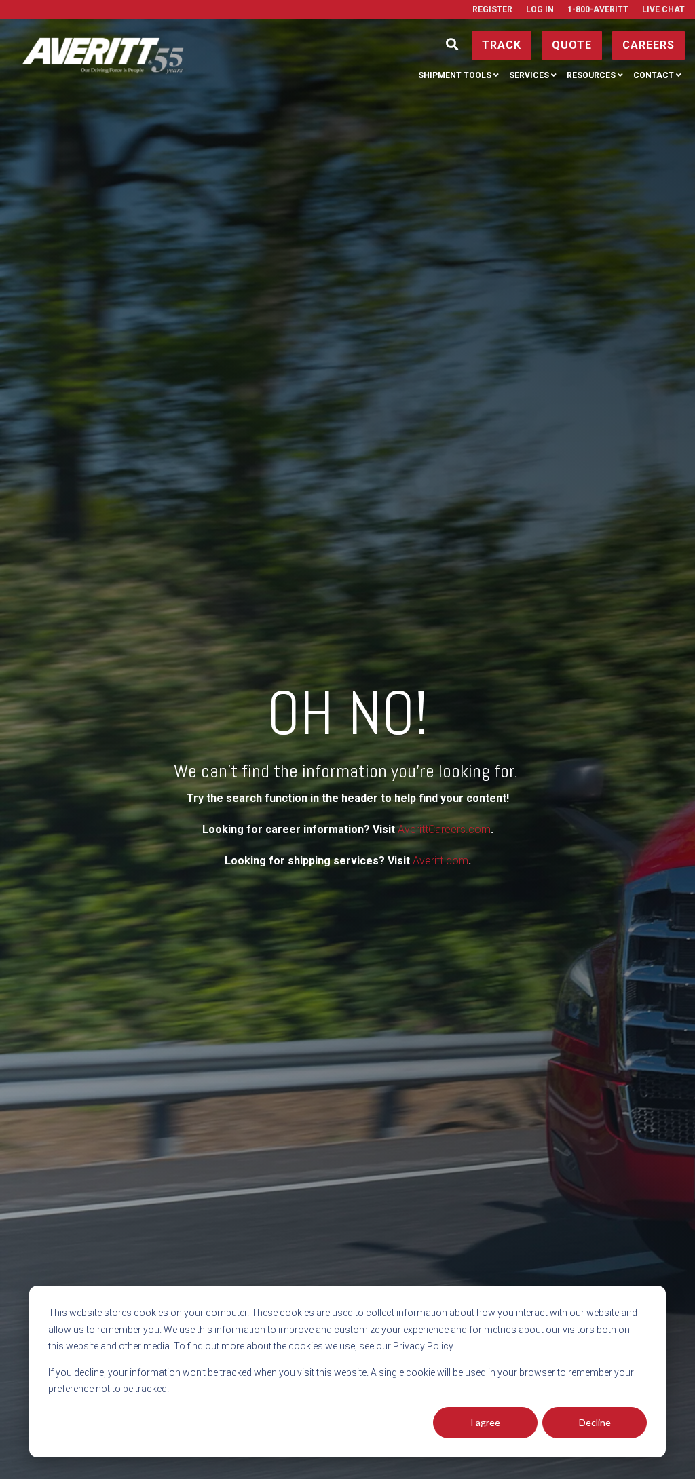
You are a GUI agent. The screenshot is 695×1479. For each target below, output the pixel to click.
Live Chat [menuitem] (663, 9)
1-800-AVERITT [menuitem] (597, 9)
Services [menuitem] (529, 75)
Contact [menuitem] (653, 75)
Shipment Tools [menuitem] (454, 75)
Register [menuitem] (492, 9)
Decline (595, 1422)
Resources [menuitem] (591, 75)
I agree (485, 1422)
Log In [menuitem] (540, 9)
